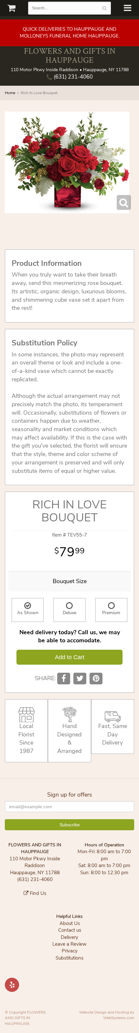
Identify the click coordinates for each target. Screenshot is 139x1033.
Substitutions (69, 958)
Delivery (69, 937)
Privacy (70, 951)
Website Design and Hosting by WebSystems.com (106, 1015)
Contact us (69, 930)
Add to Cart (69, 657)
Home (10, 92)
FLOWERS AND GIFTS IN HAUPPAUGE (69, 55)
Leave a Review (69, 944)
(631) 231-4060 (72, 77)
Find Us (37, 893)
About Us (69, 923)
